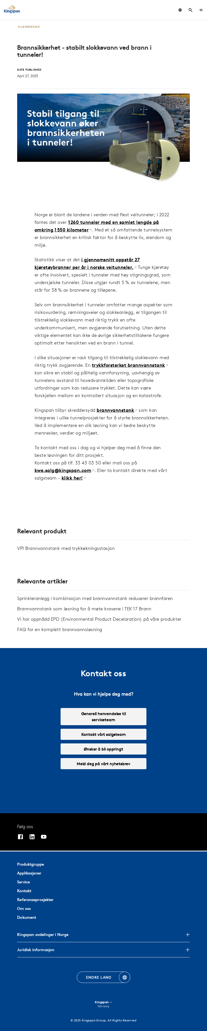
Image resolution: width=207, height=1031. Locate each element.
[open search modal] (190, 10)
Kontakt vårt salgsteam (103, 734)
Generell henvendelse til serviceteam (103, 716)
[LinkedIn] (32, 837)
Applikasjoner (29, 873)
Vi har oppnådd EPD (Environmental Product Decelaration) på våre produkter (99, 619)
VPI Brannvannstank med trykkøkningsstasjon (66, 548)
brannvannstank (115, 410)
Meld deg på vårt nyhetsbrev (103, 763)
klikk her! (72, 478)
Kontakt (24, 890)
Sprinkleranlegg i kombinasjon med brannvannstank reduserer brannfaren (95, 598)
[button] (201, 10)
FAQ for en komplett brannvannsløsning (59, 629)
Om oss (24, 908)
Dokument (26, 917)
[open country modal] (180, 10)
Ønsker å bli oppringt (103, 748)
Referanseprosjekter (35, 899)
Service (23, 881)
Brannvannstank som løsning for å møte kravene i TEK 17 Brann (84, 609)
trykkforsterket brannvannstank (128, 365)
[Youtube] (43, 837)
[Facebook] (20, 837)
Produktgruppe (30, 864)
